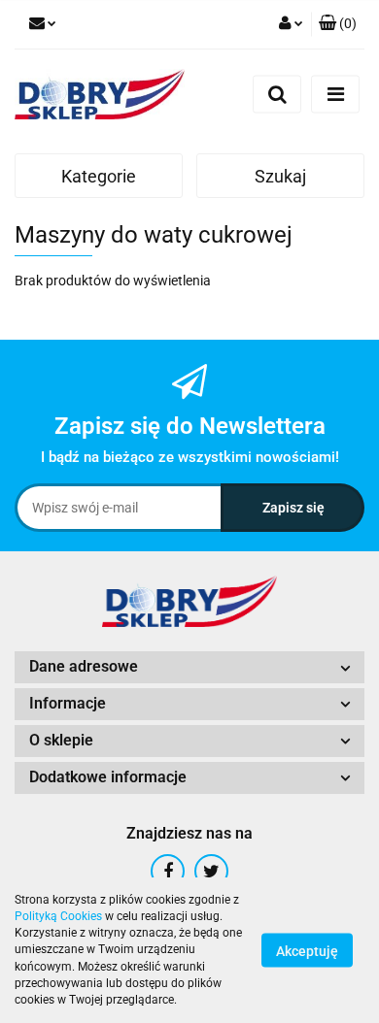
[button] (337, 24)
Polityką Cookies (58, 916)
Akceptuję (307, 951)
